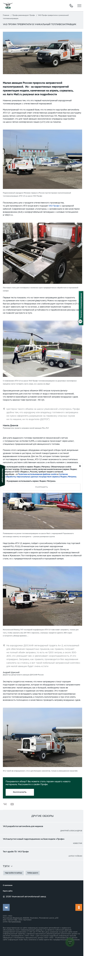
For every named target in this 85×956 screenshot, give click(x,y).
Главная (6, 15)
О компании (7, 885)
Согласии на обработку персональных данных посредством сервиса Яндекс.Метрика (39, 475)
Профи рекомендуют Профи (23, 15)
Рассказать (20, 792)
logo (8, 6)
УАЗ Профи (54, 205)
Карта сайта (7, 891)
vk (6, 907)
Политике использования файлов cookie (37, 474)
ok (78, 907)
